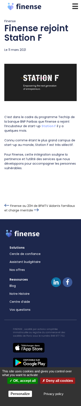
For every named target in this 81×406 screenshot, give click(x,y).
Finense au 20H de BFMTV (29, 206)
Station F (48, 126)
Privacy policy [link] (54, 394)
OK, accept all (24, 381)
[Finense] (40, 6)
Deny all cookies (59, 381)
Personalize (20, 394)
